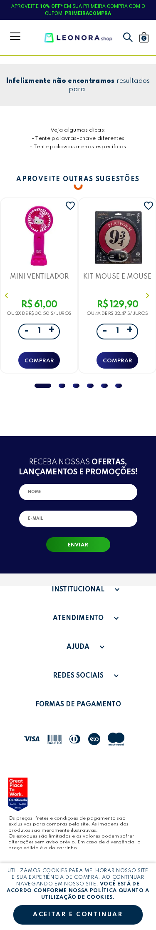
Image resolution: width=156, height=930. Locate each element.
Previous (7, 295)
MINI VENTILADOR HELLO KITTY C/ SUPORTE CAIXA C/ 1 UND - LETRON (39, 277)
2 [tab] (62, 386)
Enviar (78, 545)
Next (148, 295)
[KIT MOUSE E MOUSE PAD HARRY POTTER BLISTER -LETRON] (117, 237)
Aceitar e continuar (78, 915)
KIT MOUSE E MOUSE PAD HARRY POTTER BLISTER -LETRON (117, 277)
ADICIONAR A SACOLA (39, 360)
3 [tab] (76, 386)
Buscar (128, 37)
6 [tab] (118, 386)
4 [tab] (90, 386)
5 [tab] (104, 386)
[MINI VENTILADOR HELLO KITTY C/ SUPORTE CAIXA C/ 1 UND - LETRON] (39, 237)
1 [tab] (43, 386)
